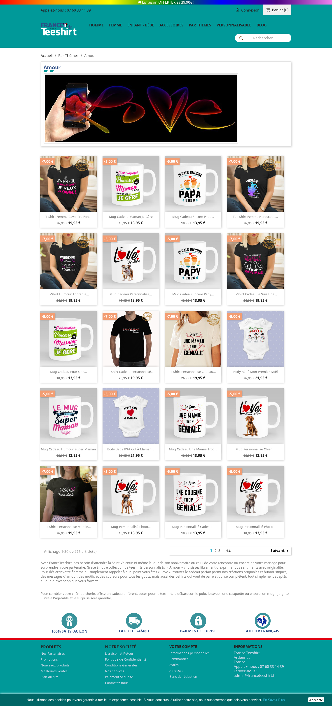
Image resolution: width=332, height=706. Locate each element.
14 (228, 550)
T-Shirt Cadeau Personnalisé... (131, 371)
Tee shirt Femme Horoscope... (255, 216)
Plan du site (49, 677)
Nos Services (114, 671)
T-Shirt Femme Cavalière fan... (68, 216)
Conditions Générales (121, 665)
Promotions (49, 659)
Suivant (280, 551)
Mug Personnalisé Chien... (255, 449)
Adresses (176, 670)
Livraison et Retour (119, 653)
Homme (96, 25)
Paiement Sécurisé (119, 677)
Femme (115, 25)
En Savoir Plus (274, 700)
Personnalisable (234, 25)
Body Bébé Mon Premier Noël (255, 371)
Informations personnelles (189, 653)
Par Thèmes (200, 25)
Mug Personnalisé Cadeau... (193, 527)
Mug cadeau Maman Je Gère (131, 216)
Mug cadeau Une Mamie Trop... (193, 449)
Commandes (178, 659)
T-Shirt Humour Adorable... (68, 294)
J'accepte (316, 700)
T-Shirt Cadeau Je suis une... (255, 294)
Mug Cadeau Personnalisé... (131, 294)
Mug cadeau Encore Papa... (193, 216)
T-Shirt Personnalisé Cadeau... (193, 371)
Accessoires (171, 25)
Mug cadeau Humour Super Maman (68, 449)
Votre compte (183, 646)
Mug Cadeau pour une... (68, 371)
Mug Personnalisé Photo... (131, 527)
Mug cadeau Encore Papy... (193, 294)
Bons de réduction (183, 676)
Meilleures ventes (54, 671)
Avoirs (174, 665)
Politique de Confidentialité (125, 659)
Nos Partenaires (53, 653)
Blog (262, 25)
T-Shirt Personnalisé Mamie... (68, 527)
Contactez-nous (117, 683)
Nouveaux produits (55, 665)
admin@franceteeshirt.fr (255, 675)
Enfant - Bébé (140, 25)
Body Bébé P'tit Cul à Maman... (130, 449)
